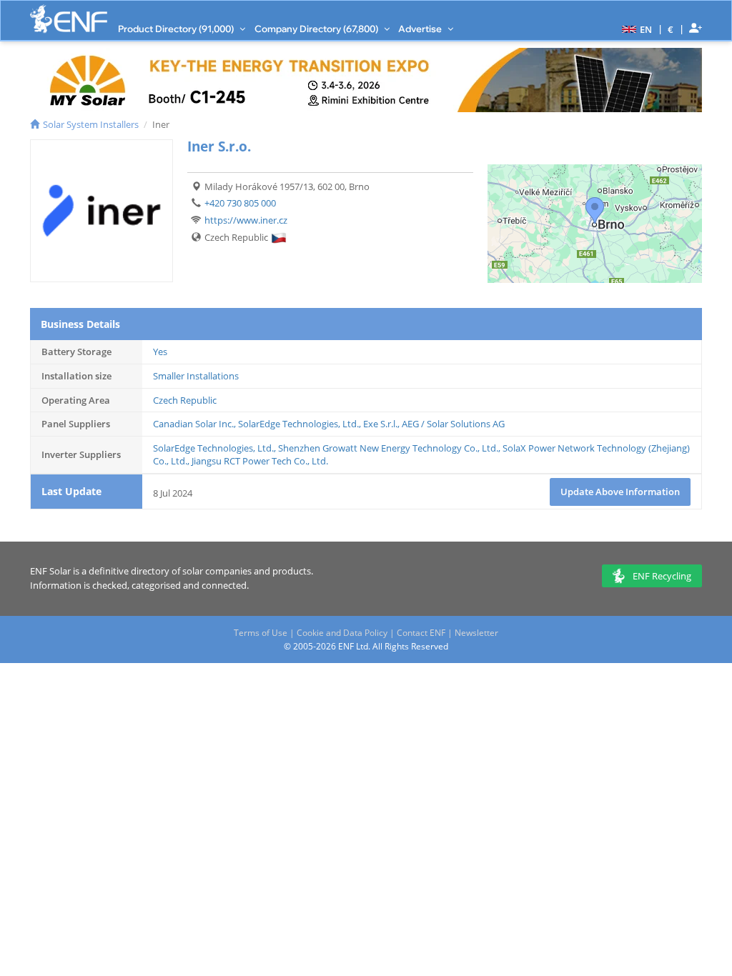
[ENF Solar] (68, 19)
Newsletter (476, 633)
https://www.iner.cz (245, 220)
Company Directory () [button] (317, 28)
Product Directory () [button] (177, 28)
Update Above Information (620, 491)
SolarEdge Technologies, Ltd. (298, 423)
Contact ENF (421, 633)
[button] (635, 28)
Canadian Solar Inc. (193, 423)
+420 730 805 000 (240, 202)
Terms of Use (260, 633)
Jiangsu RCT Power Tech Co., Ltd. (260, 460)
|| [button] (671, 29)
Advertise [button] (421, 28)
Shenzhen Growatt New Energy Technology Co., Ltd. (388, 448)
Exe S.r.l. (380, 423)
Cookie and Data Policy (342, 633)
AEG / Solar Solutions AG (453, 423)
